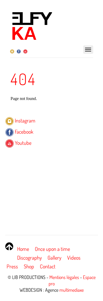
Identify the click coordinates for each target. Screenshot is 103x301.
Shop (29, 266)
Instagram (24, 120)
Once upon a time (52, 248)
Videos (74, 257)
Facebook (23, 131)
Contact (47, 266)
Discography (29, 257)
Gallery (54, 257)
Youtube (22, 142)
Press (12, 266)
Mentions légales (64, 277)
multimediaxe (71, 290)
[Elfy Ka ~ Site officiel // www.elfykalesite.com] (32, 39)
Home (23, 248)
